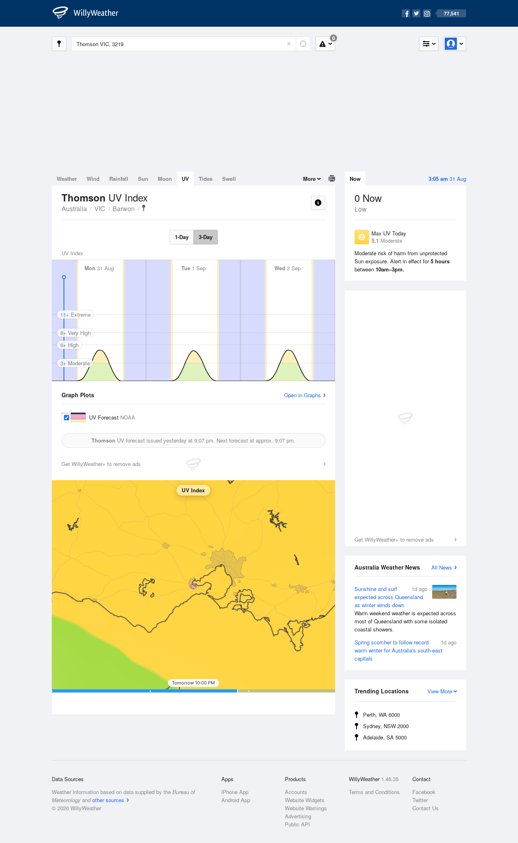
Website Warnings (306, 808)
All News (441, 567)
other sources (108, 800)
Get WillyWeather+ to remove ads (394, 539)
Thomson (144, 208)
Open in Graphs (302, 395)
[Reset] (289, 43)
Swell (229, 178)
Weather (67, 178)
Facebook (423, 792)
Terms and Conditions (374, 792)
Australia (74, 208)
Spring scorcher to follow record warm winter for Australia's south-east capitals (405, 650)
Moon (165, 178)
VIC (99, 208)
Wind (93, 178)
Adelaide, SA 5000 (385, 737)
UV (185, 178)
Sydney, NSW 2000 (386, 726)
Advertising (298, 816)
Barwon (124, 208)
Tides (205, 178)
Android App (235, 800)
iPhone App (234, 792)
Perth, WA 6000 (381, 714)
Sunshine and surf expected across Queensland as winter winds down (405, 609)
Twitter (420, 800)
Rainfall (118, 178)
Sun (143, 178)
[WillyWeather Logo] (90, 13)
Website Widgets (305, 800)
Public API (297, 824)
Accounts (296, 792)
